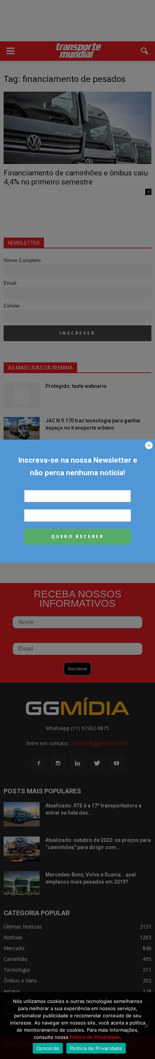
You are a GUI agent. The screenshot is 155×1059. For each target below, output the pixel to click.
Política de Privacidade (95, 1037)
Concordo (47, 1048)
